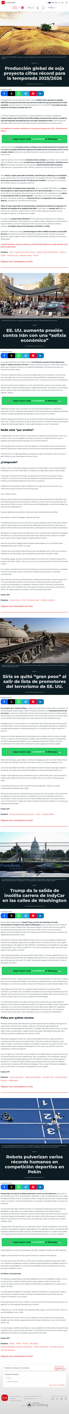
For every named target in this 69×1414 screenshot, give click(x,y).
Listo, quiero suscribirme (57, 1385)
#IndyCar (4, 1080)
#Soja (11, 252)
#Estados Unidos (26, 255)
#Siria (38, 814)
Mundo (34, 325)
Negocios (34, 63)
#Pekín (18, 1343)
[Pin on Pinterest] (33, 93)
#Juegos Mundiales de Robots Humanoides (16, 1347)
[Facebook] (52, 1398)
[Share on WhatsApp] (18, 93)
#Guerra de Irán (14, 600)
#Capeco (63, 252)
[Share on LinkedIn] (40, 93)
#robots (25, 1343)
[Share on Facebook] (4, 93)
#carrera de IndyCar (16, 1077)
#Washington (13, 1080)
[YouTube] (65, 1398)
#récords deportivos (8, 1350)
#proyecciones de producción (47, 252)
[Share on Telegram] (25, 93)
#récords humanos (57, 1347)
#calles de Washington (33, 1077)
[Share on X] (11, 93)
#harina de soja (12, 255)
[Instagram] (61, 1398)
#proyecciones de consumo (25, 252)
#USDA (3, 255)
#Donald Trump (48, 1077)
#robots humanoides (41, 1347)
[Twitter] (57, 1398)
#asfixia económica (48, 600)
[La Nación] (8, 2)
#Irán (24, 600)
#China (35, 255)
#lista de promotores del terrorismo (22, 814)
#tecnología (34, 1343)
